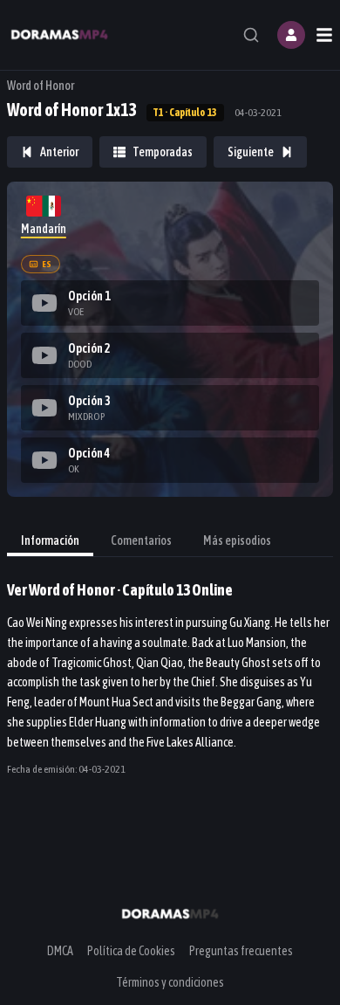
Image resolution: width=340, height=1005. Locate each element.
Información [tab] (50, 540)
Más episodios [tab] (237, 540)
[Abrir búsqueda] (251, 35)
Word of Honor (40, 86)
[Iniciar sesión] (291, 35)
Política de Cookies (131, 951)
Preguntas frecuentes (241, 951)
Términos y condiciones (170, 982)
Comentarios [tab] (141, 540)
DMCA (60, 951)
